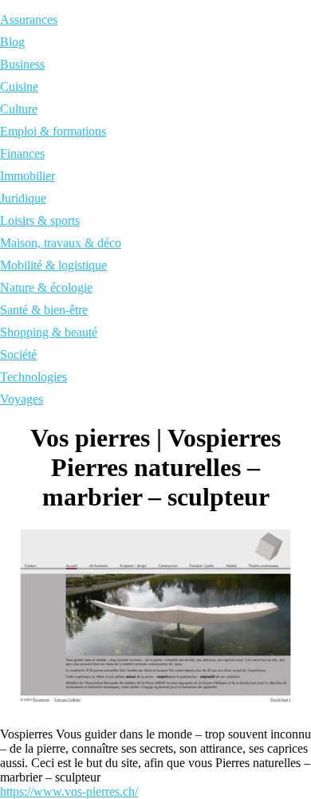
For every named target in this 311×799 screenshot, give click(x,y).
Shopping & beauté (48, 332)
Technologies (33, 377)
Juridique (23, 198)
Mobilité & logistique (53, 265)
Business (22, 64)
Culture (18, 109)
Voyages (21, 399)
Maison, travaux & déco (60, 243)
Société (18, 354)
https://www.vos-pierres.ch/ (69, 791)
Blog (12, 42)
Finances (22, 153)
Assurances (28, 19)
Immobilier (27, 176)
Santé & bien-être (44, 310)
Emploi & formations (53, 131)
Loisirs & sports (40, 220)
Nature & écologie (46, 287)
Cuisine (19, 86)
